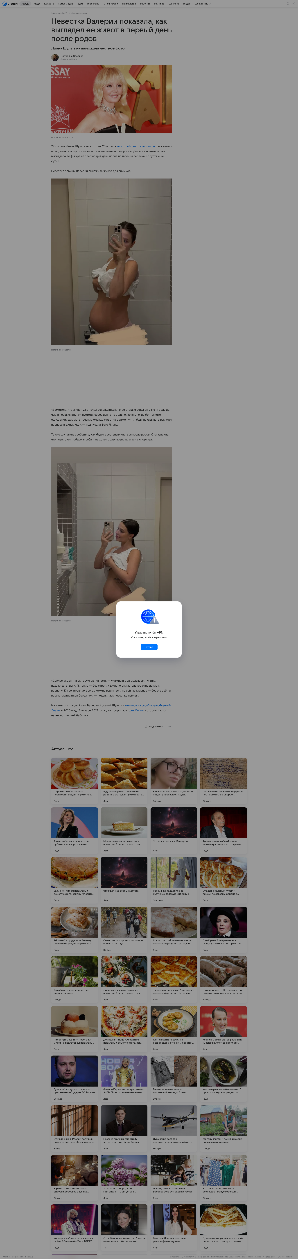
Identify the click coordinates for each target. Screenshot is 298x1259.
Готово (149, 647)
